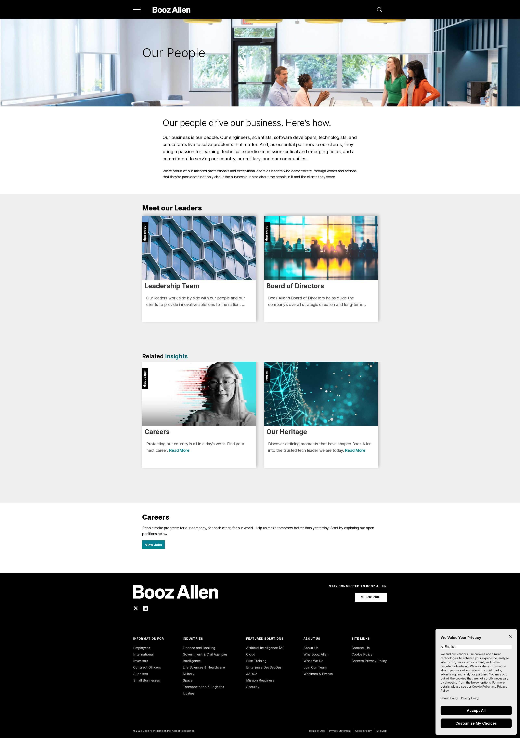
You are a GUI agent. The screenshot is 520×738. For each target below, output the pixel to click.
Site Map (381, 730)
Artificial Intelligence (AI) (265, 648)
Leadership (145, 232)
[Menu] (137, 9)
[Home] (172, 9)
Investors (140, 661)
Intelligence (192, 661)
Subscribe (370, 597)
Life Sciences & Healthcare (204, 667)
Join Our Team (315, 667)
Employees (141, 648)
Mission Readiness (260, 680)
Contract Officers (147, 667)
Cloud (250, 654)
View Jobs (153, 545)
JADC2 (251, 674)
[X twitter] (135, 608)
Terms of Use (317, 730)
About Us (310, 648)
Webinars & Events (318, 674)
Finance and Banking (199, 648)
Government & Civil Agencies (205, 654)
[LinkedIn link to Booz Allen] (145, 608)
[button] (379, 9)
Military (188, 674)
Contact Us (361, 648)
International (143, 654)
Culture (267, 375)
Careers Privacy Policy (369, 661)
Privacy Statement (340, 730)
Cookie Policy (362, 654)
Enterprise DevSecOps (264, 667)
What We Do (313, 661)
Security (252, 687)
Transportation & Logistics (203, 687)
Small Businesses (146, 680)
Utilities (188, 693)
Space (188, 680)
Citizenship (145, 378)
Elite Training (256, 661)
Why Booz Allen (315, 654)
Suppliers (140, 674)
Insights (176, 356)
